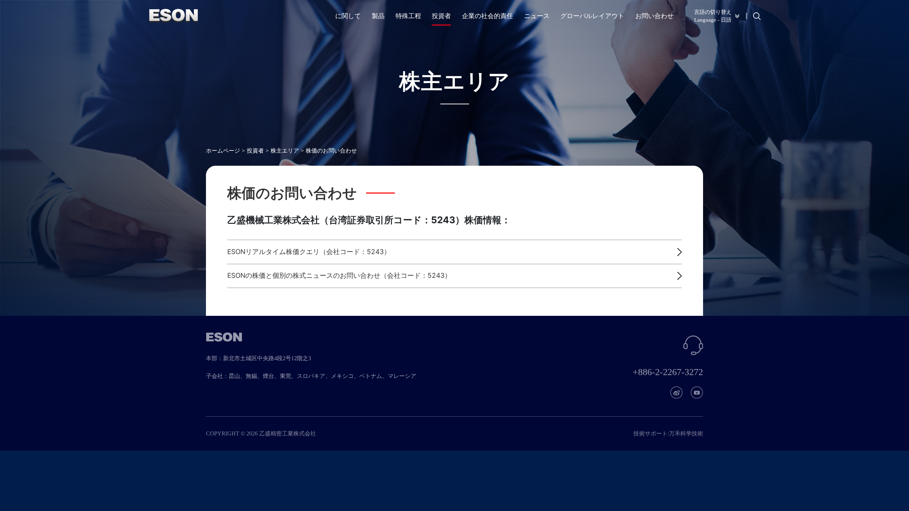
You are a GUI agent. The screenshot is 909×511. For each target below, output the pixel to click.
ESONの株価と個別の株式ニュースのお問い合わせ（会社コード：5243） (339, 275)
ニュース (537, 16)
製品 (378, 16)
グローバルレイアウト (592, 16)
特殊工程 (408, 16)
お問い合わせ (654, 16)
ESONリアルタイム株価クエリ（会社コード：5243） (309, 252)
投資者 (441, 16)
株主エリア (285, 151)
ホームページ (223, 151)
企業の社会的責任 (487, 16)
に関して (348, 16)
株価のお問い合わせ (331, 151)
